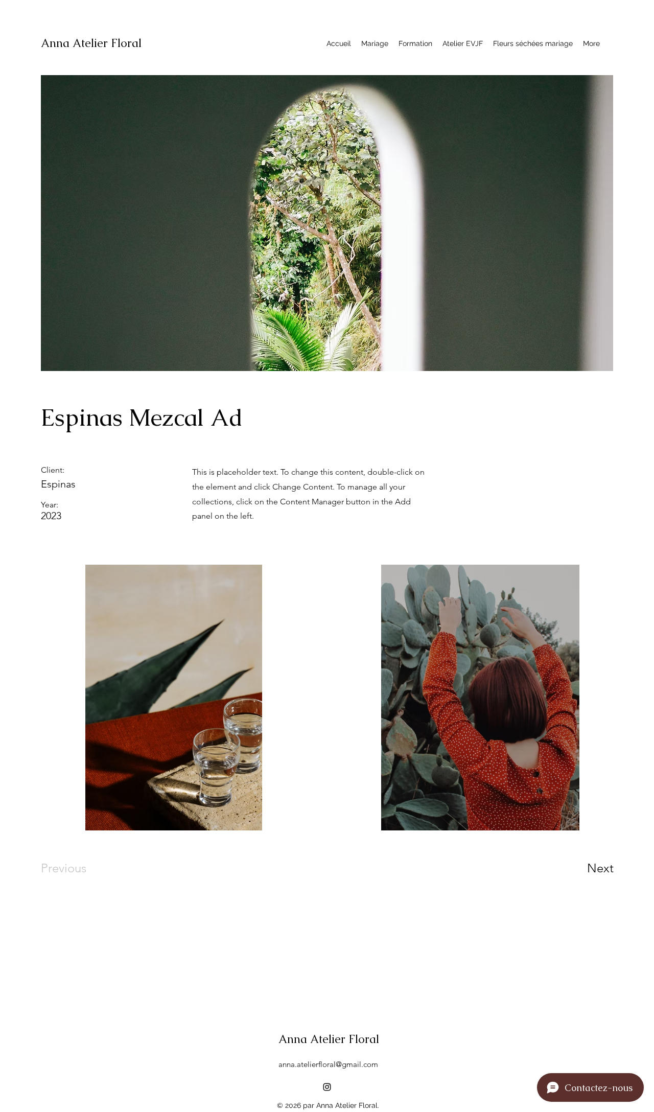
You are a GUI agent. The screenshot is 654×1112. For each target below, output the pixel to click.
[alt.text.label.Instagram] (327, 1087)
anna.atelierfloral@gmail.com (328, 1064)
